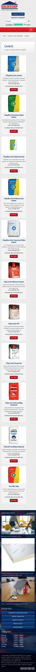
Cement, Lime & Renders (15, 36)
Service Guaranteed (18, 616)
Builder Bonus (18, 627)
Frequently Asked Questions (18, 613)
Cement (26, 36)
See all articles (31, 513)
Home (4, 36)
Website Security (18, 620)
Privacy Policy (18, 623)
